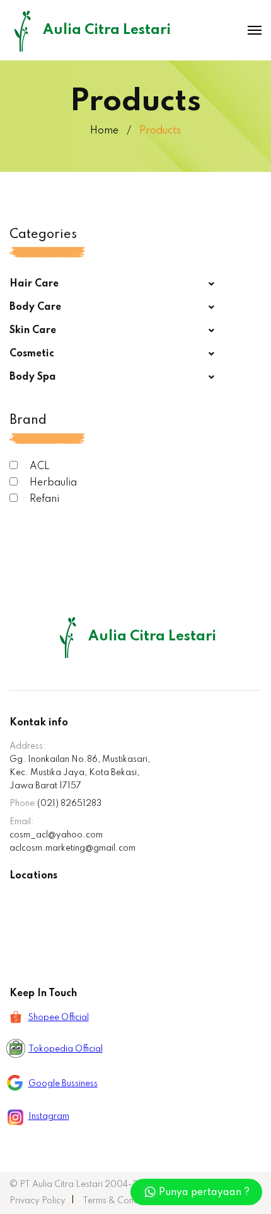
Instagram (48, 1116)
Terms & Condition (119, 1200)
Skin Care (32, 331)
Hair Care (34, 284)
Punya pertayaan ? (204, 1193)
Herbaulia (52, 483)
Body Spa (32, 377)
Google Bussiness (63, 1083)
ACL (38, 467)
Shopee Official (58, 1017)
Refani (43, 499)
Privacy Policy (37, 1200)
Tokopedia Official (65, 1049)
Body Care (35, 307)
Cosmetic (31, 354)
